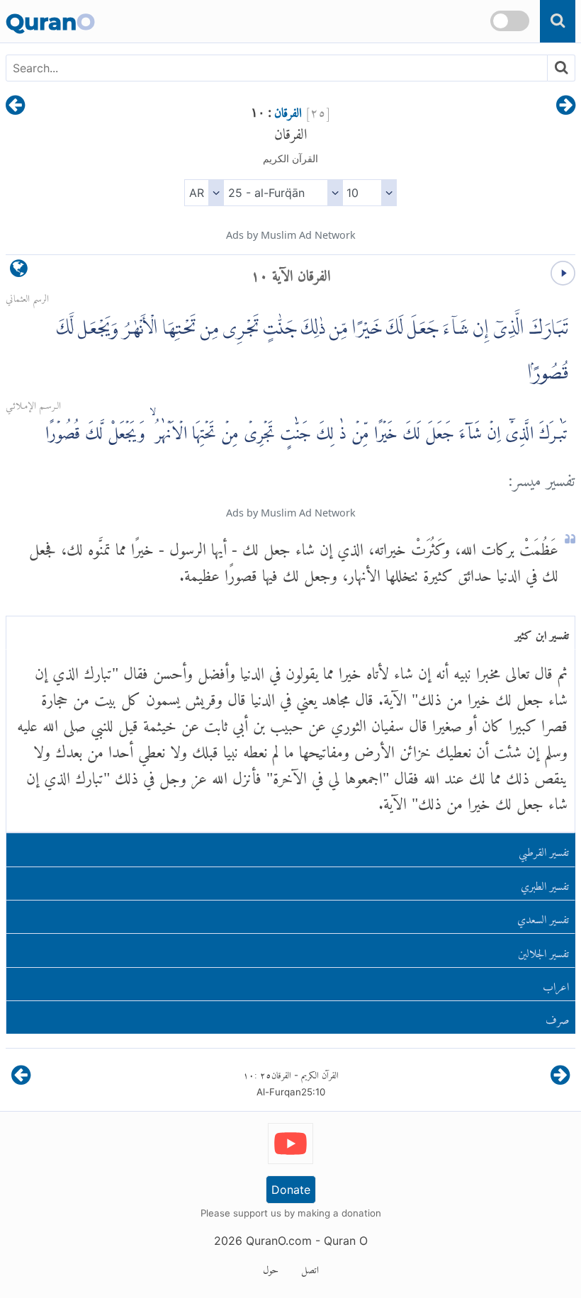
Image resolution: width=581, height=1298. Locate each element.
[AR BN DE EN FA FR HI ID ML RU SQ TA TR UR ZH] (203, 192)
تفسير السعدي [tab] (543, 916)
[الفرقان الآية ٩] (565, 106)
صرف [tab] (558, 1017)
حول (270, 1267)
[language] (19, 272)
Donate (290, 1190)
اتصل (310, 1267)
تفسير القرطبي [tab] (544, 849)
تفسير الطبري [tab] (545, 883)
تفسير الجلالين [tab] (543, 950)
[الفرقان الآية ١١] (15, 106)
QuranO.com (279, 1241)
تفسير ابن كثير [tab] (542, 632)
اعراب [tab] (556, 984)
